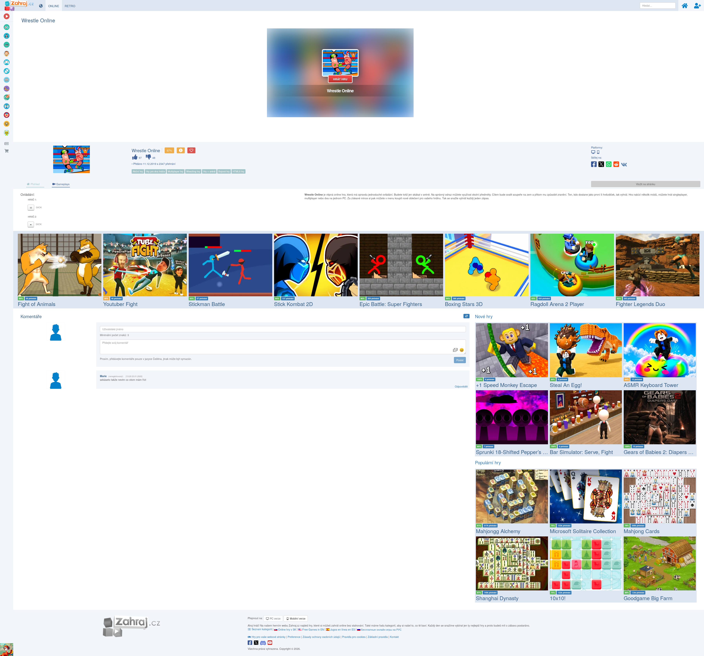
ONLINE (55, 6)
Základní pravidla (378, 637)
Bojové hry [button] (224, 171)
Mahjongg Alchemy (498, 531)
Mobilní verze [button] (297, 618)
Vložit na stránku (645, 184)
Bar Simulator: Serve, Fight (581, 451)
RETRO (71, 6)
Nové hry (484, 316)
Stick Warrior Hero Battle (645, 303)
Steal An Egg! (566, 384)
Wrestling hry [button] (193, 171)
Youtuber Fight (35, 303)
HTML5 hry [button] (238, 171)
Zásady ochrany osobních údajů (321, 637)
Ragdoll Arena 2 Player (472, 303)
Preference (294, 637)
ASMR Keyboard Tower (651, 384)
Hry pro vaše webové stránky (268, 637)
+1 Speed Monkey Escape (506, 384)
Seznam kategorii (262, 629)
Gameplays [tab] (62, 184)
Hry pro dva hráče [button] (155, 171)
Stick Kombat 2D (208, 303)
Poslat (459, 360)
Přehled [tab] (35, 184)
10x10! (558, 598)
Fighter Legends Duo (555, 303)
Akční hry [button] (138, 171)
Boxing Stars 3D (378, 303)
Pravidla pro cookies (354, 637)
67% (169, 150)
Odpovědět (461, 386)
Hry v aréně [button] (209, 171)
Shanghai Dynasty (497, 598)
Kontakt (394, 637)
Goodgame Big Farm (648, 598)
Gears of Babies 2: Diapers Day (660, 451)
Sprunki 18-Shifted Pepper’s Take (515, 451)
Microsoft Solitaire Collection (583, 531)
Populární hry (488, 462)
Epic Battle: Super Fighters (305, 303)
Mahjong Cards (641, 531)
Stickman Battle (121, 303)
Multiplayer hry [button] (175, 171)
